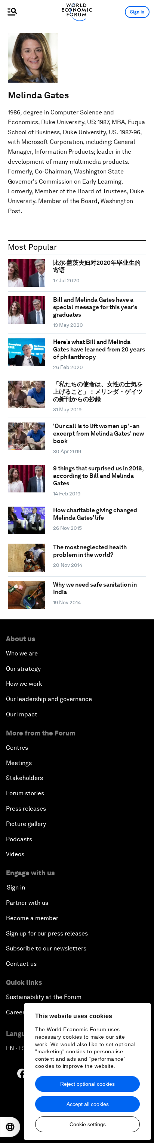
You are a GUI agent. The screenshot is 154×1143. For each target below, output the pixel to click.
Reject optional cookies (87, 1084)
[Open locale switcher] (10, 1127)
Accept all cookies (88, 1104)
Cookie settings (88, 1124)
